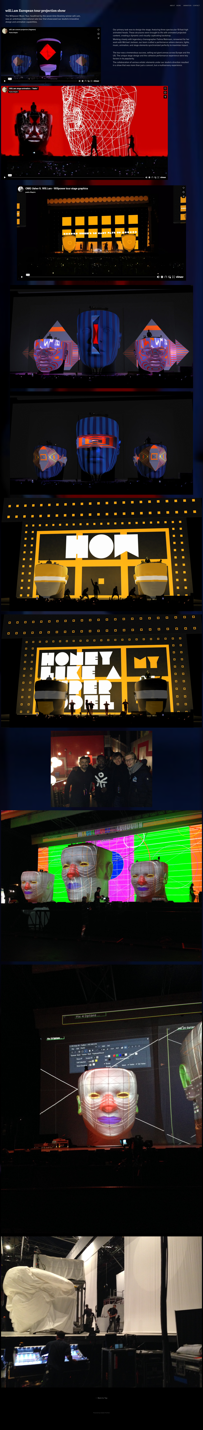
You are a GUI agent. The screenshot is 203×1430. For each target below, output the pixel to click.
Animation (187, 5)
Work (178, 5)
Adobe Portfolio (105, 1413)
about (172, 5)
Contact (196, 5)
